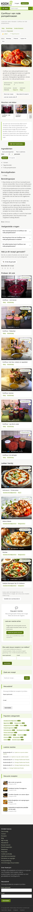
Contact (3, 834)
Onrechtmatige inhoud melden (10, 863)
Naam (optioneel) (7, 655)
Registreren (25, 3)
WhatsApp (8, 38)
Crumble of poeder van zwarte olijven (18, 794)
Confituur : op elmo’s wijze (11, 424)
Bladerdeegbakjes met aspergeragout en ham (18, 801)
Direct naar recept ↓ (9, 94)
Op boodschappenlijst (8, 152)
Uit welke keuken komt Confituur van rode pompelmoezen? (14, 245)
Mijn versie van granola (14, 782)
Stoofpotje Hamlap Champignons (17, 788)
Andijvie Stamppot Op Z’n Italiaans (14, 583)
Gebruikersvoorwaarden (8, 856)
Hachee (5, 552)
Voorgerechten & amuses (11, 725)
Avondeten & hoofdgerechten (9, 492)
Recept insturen (5, 845)
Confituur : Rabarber (9, 331)
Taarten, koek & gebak (10, 732)
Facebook (22, 910)
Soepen (23, 725)
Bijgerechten (8, 723)
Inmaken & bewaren (18, 28)
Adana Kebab (7, 521)
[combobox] (19, 8)
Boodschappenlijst (6, 847)
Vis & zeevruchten (9, 730)
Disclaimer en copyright (8, 858)
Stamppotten (21, 585)
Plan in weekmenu (20, 152)
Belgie (21, 90)
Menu (6, 8)
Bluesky (9, 910)
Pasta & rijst (22, 735)
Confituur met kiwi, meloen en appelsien (15, 362)
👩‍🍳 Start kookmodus (16, 144)
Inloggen (17, 3)
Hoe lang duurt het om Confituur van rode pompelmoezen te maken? (14, 238)
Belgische (15, 90)
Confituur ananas (8, 393)
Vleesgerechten (21, 523)
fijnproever (10, 31)
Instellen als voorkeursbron (12, 599)
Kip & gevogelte (18, 737)
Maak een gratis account (15, 632)
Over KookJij (4, 831)
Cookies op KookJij (6, 854)
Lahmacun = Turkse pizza (10, 490)
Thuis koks (4, 852)
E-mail (18, 655)
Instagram (15, 910)
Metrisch (4, 158)
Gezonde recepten (17, 739)
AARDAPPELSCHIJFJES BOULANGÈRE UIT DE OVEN (18, 808)
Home (9, 21)
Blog (2, 838)
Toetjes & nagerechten (10, 727)
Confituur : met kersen (9, 300)
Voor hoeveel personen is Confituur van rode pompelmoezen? (15, 232)
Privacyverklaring (6, 860)
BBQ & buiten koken (10, 735)
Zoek (26, 678)
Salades (7, 739)
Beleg (3, 28)
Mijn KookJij (4, 840)
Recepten (14, 21)
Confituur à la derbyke (10, 455)
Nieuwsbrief (4, 843)
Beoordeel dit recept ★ (23, 94)
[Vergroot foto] (3, 64)
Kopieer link (23, 38)
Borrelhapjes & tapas (23, 730)
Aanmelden (7, 663)
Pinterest (16, 38)
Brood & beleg (9, 28)
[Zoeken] (30, 8)
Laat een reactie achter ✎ (10, 97)
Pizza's (19, 492)
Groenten (7, 737)
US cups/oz (12, 158)
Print (3, 41)
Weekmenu (4, 849)
